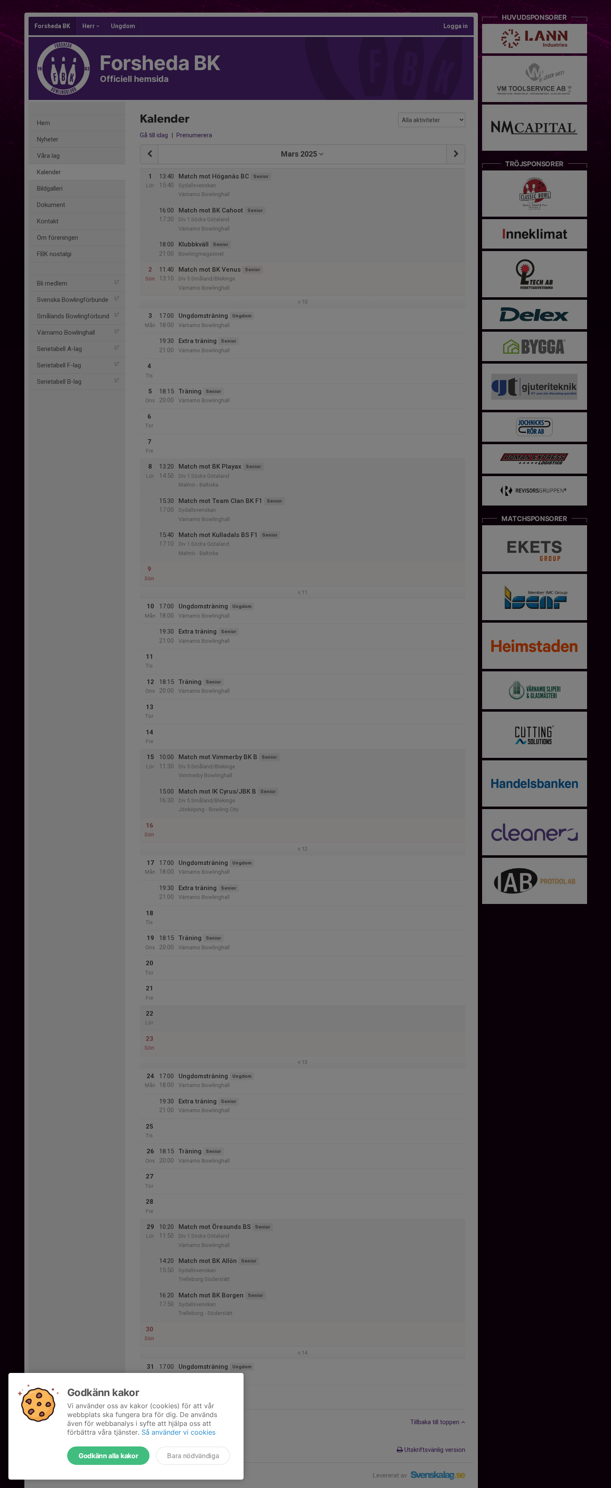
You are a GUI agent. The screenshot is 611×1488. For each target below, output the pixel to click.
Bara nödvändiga (193, 1455)
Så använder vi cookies (178, 1432)
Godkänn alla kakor (108, 1455)
